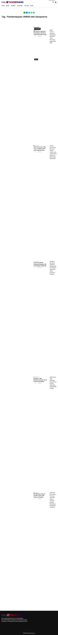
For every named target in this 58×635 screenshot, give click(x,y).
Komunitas (20, 5)
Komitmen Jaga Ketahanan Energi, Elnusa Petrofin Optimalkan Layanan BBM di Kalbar (40, 380)
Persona (26, 5)
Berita (7, 5)
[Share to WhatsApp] (31, 12)
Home (3, 5)
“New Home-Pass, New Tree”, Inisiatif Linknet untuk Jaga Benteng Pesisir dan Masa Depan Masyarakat (40, 148)
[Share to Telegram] (34, 12)
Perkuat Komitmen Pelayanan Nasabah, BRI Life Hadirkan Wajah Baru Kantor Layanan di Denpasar (40, 264)
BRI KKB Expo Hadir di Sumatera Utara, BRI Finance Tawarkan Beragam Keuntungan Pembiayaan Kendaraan (40, 495)
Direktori (13, 5)
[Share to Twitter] (29, 12)
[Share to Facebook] (27, 12)
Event (32, 5)
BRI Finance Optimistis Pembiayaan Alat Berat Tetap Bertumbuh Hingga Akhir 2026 (40, 33)
